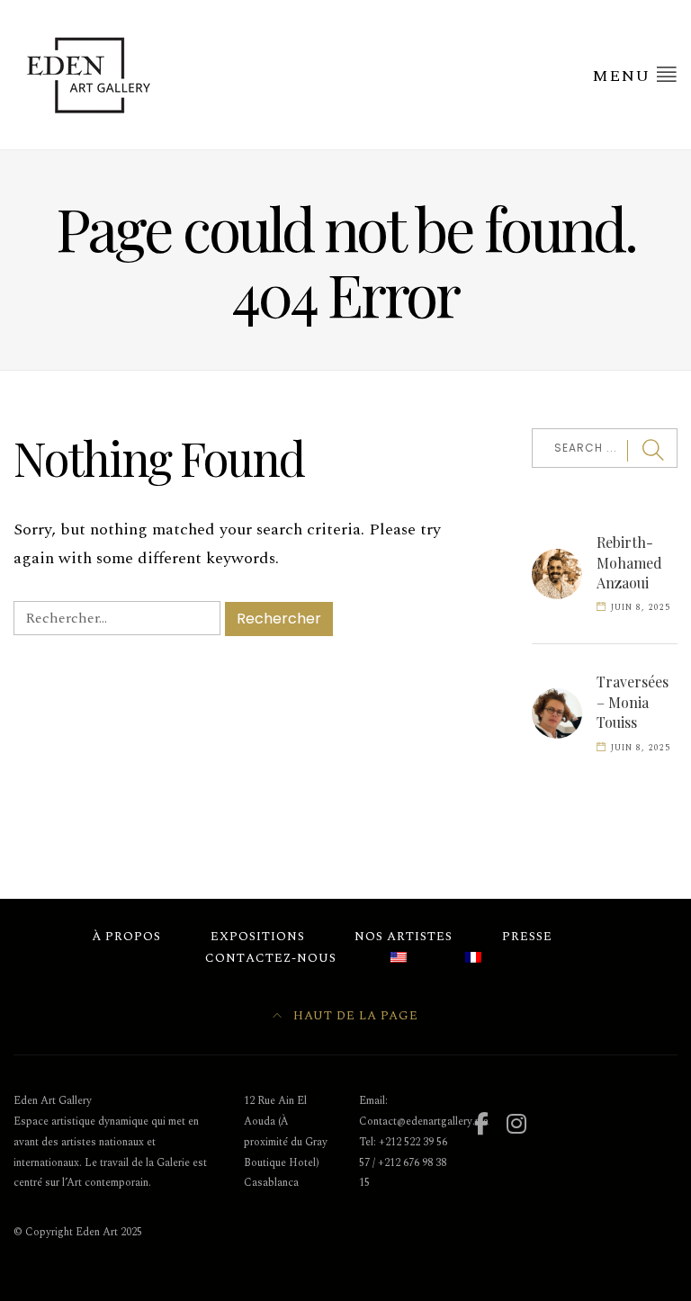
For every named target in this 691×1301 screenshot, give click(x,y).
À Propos (126, 937)
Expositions (258, 937)
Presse (527, 937)
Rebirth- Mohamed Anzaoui (629, 562)
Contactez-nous (271, 958)
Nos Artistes (403, 937)
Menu (623, 76)
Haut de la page (354, 1016)
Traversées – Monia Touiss (633, 701)
